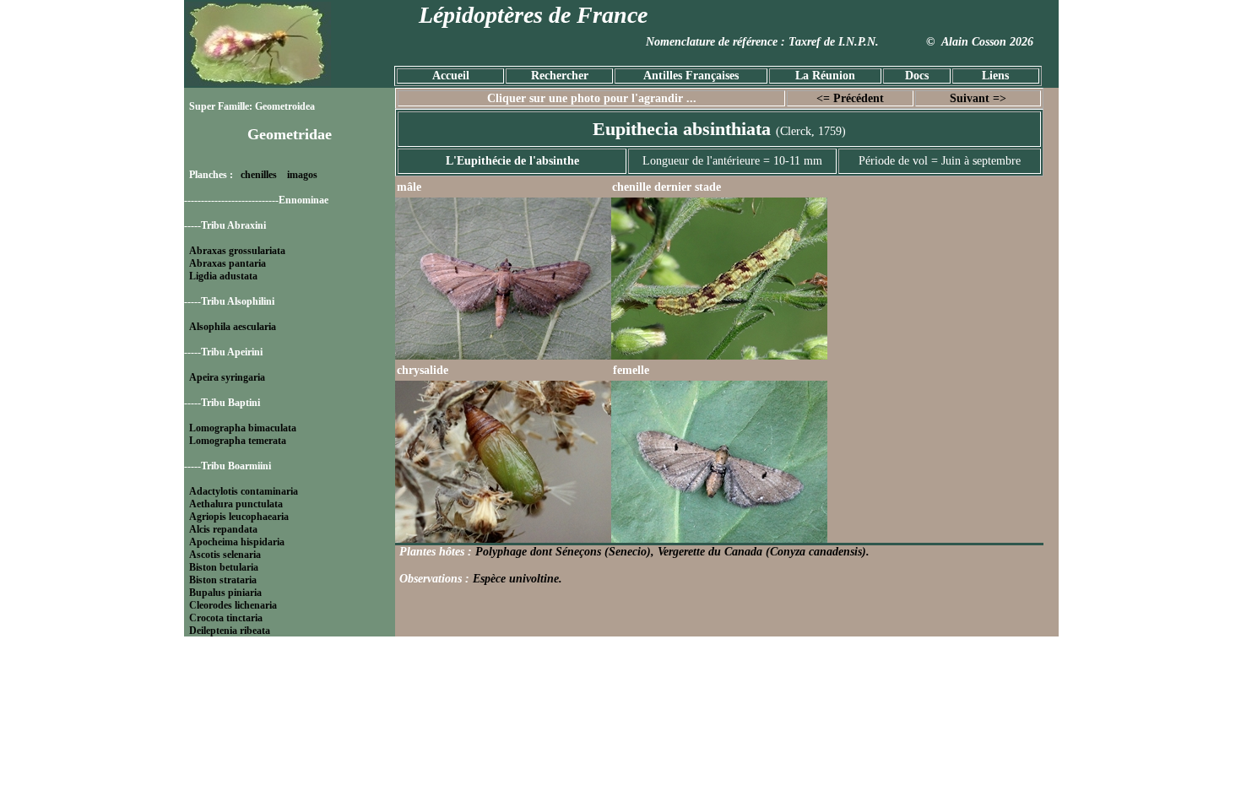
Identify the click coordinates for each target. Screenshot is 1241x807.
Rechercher (559, 75)
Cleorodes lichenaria (233, 605)
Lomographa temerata (237, 441)
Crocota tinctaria (226, 618)
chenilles (259, 175)
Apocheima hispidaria (237, 542)
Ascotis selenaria (225, 555)
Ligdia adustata (223, 276)
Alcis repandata (223, 529)
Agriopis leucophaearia (239, 517)
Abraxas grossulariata (237, 251)
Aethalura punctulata (236, 504)
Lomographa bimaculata (242, 428)
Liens (995, 75)
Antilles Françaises (691, 75)
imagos (302, 175)
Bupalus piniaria (225, 592)
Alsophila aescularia (232, 327)
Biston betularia (223, 567)
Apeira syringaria (227, 377)
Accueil (450, 75)
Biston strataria (223, 580)
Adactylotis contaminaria (243, 491)
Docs (917, 75)
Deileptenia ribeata (229, 630)
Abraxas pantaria (227, 263)
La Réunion (825, 75)
